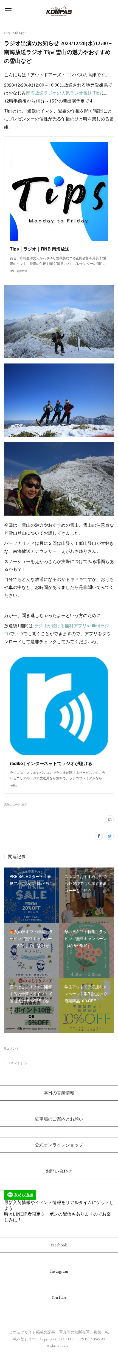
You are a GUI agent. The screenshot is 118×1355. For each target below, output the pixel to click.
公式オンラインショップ (59, 1145)
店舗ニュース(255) (15, 804)
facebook (59, 1245)
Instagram (59, 1271)
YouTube (59, 1297)
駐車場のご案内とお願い (59, 1119)
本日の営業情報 (59, 1093)
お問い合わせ (59, 1171)
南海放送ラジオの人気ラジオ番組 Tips (64, 93)
